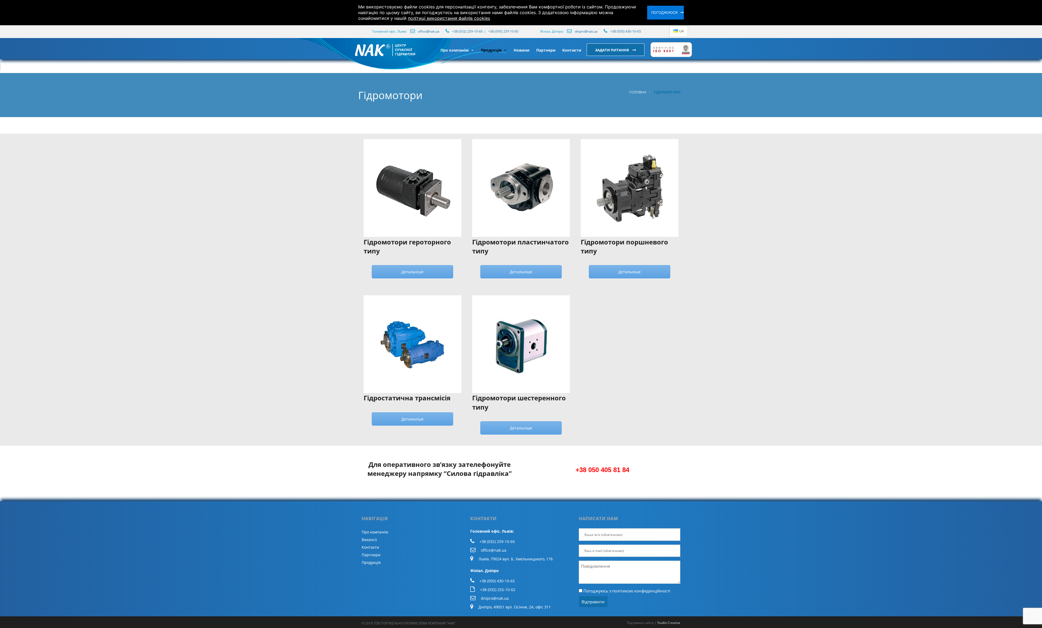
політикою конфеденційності (641, 591)
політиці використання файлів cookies (449, 18)
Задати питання (612, 50)
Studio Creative (668, 622)
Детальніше (412, 271)
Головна (637, 92)
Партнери (545, 50)
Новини (521, 50)
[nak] (353, 54)
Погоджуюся (664, 12)
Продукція (491, 50)
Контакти (571, 50)
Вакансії (369, 539)
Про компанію (454, 50)
